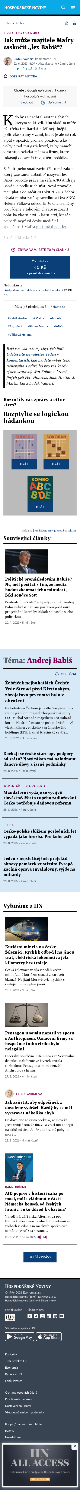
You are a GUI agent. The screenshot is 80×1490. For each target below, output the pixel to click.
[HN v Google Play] (19, 1336)
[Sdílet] (67, 23)
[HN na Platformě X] (30, 1316)
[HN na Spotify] (55, 1316)
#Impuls (55, 318)
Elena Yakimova (29, 1094)
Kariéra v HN (13, 1374)
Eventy (9, 1430)
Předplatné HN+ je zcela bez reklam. (55, 530)
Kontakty (11, 1354)
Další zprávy (40, 1257)
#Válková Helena (20, 334)
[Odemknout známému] (74, 23)
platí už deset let (51, 226)
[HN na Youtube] (62, 1316)
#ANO (58, 326)
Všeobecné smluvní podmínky (24, 1412)
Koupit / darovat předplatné (23, 1424)
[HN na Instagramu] (42, 1316)
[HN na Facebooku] (36, 1316)
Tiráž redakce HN (16, 1361)
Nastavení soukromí (18, 1405)
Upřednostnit (57, 102)
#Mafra (38, 318)
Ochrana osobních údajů (21, 1392)
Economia (11, 1367)
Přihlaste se (57, 306)
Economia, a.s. (32, 1292)
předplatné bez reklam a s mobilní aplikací (33, 290)
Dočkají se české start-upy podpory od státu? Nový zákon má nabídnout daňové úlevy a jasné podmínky (39, 759)
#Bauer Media (38, 326)
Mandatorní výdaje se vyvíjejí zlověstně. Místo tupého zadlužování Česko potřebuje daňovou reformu (39, 798)
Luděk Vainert (23, 59)
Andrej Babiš (49, 660)
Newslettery (13, 1437)
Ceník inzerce (13, 1381)
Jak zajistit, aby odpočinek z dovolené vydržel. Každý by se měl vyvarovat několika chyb (38, 1108)
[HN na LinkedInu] (49, 1316)
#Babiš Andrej (18, 318)
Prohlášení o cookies (18, 1399)
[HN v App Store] (49, 1336)
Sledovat (26, 102)
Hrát (24, 464)
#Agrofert (15, 326)
